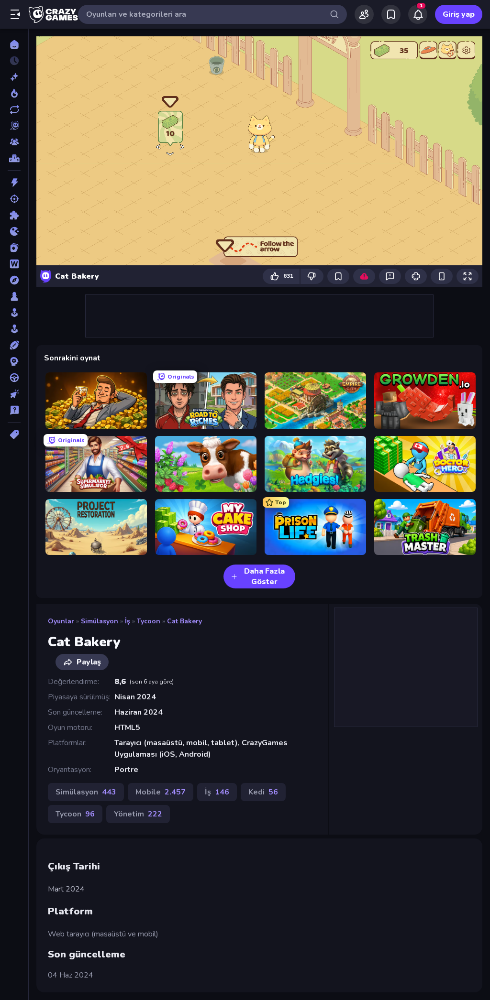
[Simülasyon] (14, 329)
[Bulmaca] (14, 215)
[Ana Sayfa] (14, 44)
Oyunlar (61, 621)
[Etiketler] (14, 434)
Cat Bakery (184, 621)
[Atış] (14, 199)
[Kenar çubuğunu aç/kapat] (15, 14)
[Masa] (14, 296)
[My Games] (391, 14)
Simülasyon (99, 621)
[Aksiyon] (14, 182)
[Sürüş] (14, 378)
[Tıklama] (14, 394)
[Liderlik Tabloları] (14, 158)
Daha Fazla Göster (264, 576)
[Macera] (14, 280)
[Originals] (14, 126)
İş (127, 621)
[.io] (14, 231)
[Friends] (364, 14)
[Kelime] (14, 264)
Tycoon (148, 621)
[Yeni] (14, 77)
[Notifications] (417, 14)
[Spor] (14, 345)
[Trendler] (14, 93)
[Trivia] (14, 410)
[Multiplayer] (14, 142)
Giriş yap (459, 14)
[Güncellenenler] (14, 109)
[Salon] (14, 312)
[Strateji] (14, 361)
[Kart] (14, 247)
